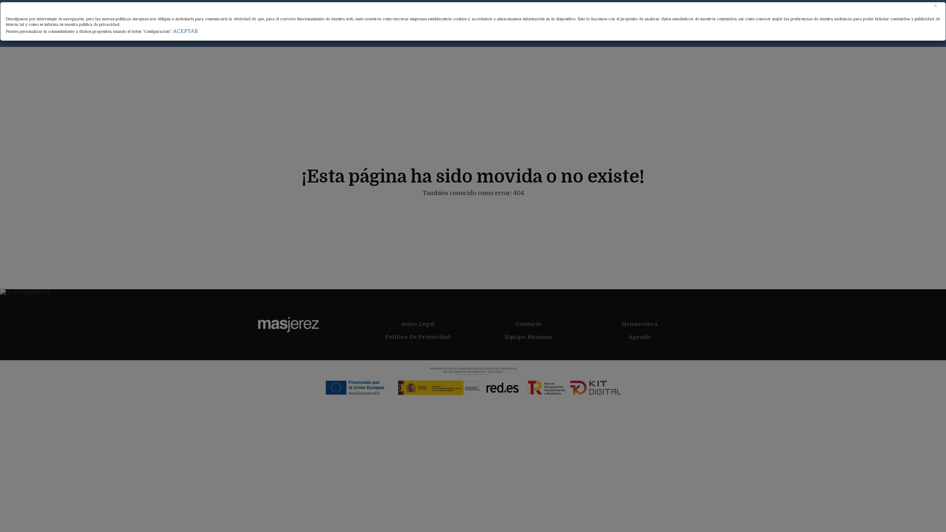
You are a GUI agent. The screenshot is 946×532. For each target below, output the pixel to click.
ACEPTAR (185, 31)
